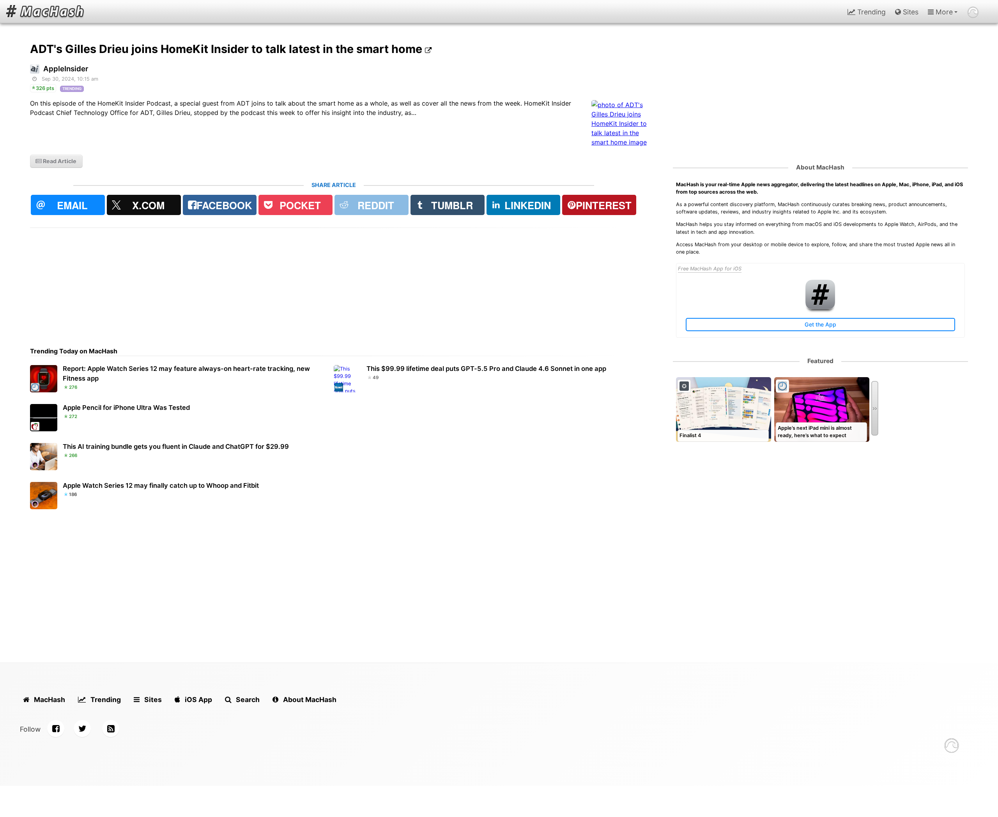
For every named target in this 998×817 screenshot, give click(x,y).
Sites (909, 12)
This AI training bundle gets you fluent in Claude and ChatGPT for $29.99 (176, 446)
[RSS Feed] (110, 728)
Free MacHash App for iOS (709, 269)
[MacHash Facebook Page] (55, 728)
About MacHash (820, 167)
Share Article (333, 185)
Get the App (820, 324)
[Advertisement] (264, 282)
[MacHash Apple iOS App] (820, 308)
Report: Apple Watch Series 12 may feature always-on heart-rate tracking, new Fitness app (186, 373)
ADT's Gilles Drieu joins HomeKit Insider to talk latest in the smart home (227, 49)
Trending (870, 12)
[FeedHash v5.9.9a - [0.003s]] (951, 746)
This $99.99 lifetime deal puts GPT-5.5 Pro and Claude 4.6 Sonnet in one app (486, 368)
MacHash (48, 699)
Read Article (59, 161)
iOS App (197, 699)
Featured (820, 361)
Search (247, 699)
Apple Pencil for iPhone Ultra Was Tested (126, 407)
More (943, 12)
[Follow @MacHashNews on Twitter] (82, 728)
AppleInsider (65, 68)
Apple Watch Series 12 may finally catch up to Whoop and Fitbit (161, 485)
